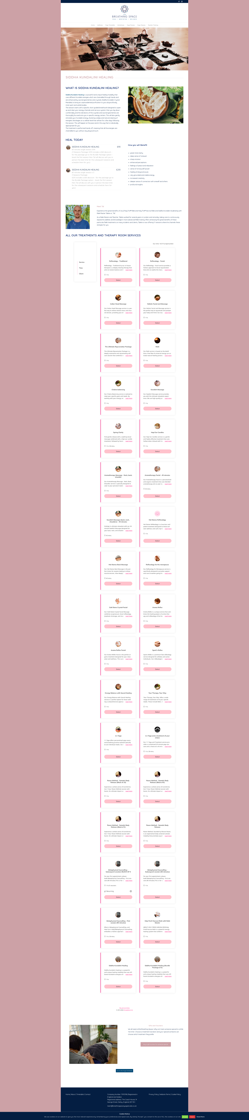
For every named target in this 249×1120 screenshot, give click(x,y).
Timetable (80, 1094)
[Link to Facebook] (179, 1)
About (73, 1094)
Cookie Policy (176, 1094)
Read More (200, 1117)
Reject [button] (192, 1117)
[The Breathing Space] (124, 13)
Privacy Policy (154, 1094)
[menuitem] (93, 25)
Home (68, 1094)
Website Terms (165, 1094)
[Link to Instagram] (181, 1)
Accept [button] (185, 1117)
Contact (88, 1094)
